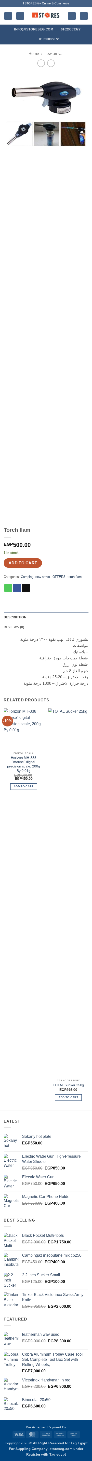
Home (33, 54)
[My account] (72, 16)
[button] (8, 16)
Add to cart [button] (24, 786)
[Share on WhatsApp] (8, 588)
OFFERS (59, 577)
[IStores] (46, 16)
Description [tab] (15, 617)
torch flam (74, 577)
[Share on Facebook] (17, 588)
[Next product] (41, 63)
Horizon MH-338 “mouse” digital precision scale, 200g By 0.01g (23, 764)
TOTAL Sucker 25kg (68, 1085)
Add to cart (23, 563)
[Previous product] (51, 63)
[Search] (20, 16)
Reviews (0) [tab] (14, 627)
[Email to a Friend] (26, 588)
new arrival (54, 54)
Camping (27, 577)
